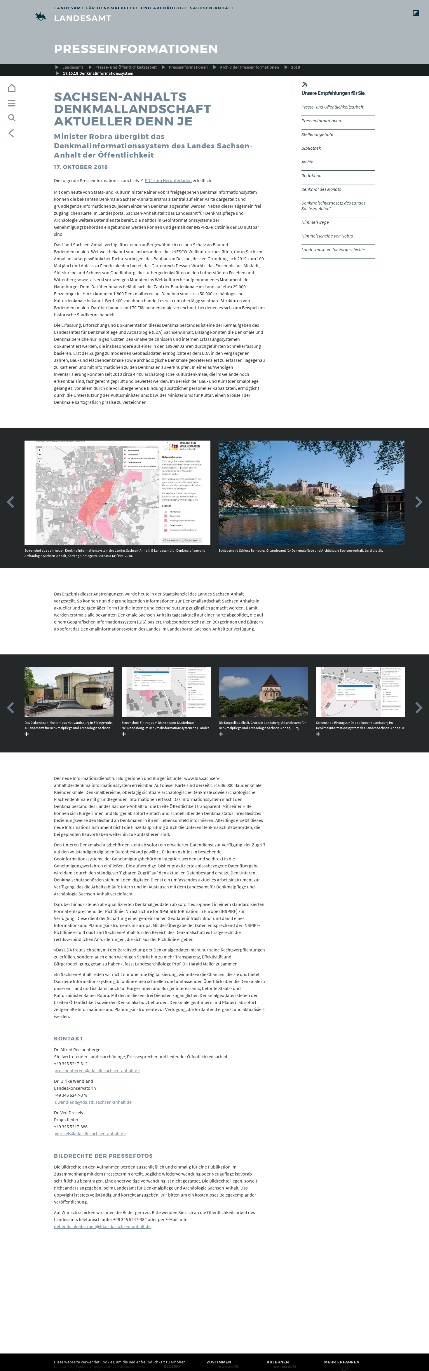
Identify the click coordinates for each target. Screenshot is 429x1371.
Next (418, 502)
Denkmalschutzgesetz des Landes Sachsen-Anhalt (333, 205)
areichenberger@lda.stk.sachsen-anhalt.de (97, 1070)
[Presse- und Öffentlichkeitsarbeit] (214, 17)
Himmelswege (315, 222)
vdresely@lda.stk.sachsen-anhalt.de (90, 1133)
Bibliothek (311, 148)
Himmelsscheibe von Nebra (327, 236)
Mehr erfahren (342, 1362)
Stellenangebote (317, 134)
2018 (295, 67)
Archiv (307, 162)
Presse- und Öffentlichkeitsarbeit (126, 67)
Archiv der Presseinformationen (249, 67)
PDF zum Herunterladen (168, 180)
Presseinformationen (188, 67)
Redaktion (311, 175)
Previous (10, 502)
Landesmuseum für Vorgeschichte (333, 249)
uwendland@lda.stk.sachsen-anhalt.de (93, 1102)
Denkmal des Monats (321, 189)
